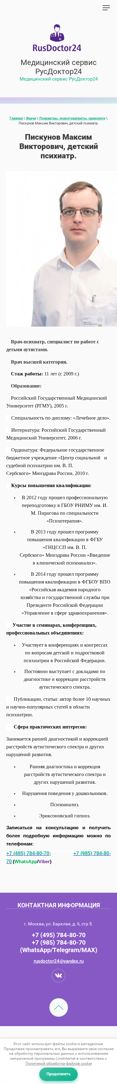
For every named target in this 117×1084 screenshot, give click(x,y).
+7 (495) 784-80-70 (58, 935)
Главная (16, 118)
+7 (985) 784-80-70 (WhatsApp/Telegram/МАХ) (58, 946)
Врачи (31, 118)
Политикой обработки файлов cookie (59, 1063)
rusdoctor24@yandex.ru (59, 961)
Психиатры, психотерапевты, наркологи (72, 118)
